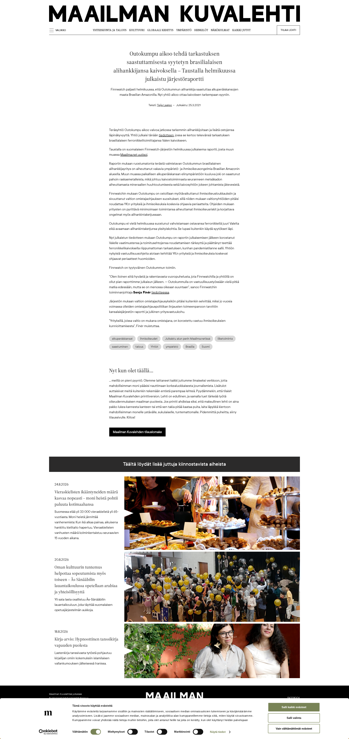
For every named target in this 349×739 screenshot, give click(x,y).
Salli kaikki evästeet (294, 707)
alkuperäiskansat (122, 339)
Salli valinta (294, 717)
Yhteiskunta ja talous (110, 30)
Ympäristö (184, 30)
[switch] (132, 732)
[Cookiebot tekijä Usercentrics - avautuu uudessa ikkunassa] (48, 732)
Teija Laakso (164, 105)
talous (139, 347)
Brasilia (190, 347)
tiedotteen (166, 135)
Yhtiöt (154, 347)
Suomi (206, 347)
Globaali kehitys (160, 30)
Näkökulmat (220, 30)
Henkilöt (201, 30)
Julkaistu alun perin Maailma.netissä (187, 339)
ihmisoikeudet (149, 339)
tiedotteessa (160, 292)
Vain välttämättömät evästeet (294, 728)
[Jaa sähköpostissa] (191, 121)
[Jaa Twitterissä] (157, 121)
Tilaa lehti (288, 30)
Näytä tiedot (217, 731)
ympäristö (172, 347)
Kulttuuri (137, 30)
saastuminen (120, 347)
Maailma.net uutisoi (133, 154)
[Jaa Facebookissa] (180, 121)
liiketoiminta (225, 339)
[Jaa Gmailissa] (168, 121)
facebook (293, 697)
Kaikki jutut (241, 30)
